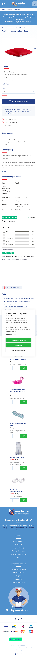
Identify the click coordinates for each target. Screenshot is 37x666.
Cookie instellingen (18, 650)
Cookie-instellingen (18, 350)
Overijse (5, 528)
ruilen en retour (11, 122)
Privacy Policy (29, 647)
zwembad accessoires (12, 27)
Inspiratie (18, 544)
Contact (18, 557)
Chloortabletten (18, 572)
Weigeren (18, 345)
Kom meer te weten (11, 334)
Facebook (15, 619)
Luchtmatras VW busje (18, 359)
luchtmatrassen (24, 27)
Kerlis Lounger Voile (17, 457)
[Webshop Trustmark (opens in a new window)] (18, 639)
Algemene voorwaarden (10, 647)
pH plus (18, 576)
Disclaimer (21, 647)
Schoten (21, 528)
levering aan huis (11, 119)
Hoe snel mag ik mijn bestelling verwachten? (19, 298)
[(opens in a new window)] (18, 654)
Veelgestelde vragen (18, 551)
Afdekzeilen (18, 579)
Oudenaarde (13, 528)
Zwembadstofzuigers (18, 569)
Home (3, 27)
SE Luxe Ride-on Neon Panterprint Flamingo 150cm (17, 391)
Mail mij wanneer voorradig (20, 101)
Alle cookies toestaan (18, 340)
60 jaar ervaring (9, 125)
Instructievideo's (18, 541)
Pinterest (22, 619)
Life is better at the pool (18, 554)
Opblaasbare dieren (18, 582)
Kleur (3, 88)
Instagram (18, 619)
